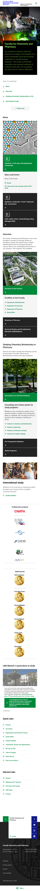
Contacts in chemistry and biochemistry (19, 424)
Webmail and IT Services (13, 782)
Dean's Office (11, 312)
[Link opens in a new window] (20, 827)
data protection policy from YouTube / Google (22, 696)
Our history (9, 729)
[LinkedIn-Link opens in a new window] (34, 836)
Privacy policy (7, 865)
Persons (8, 725)
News (7, 86)
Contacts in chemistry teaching (16, 430)
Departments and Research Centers (17, 733)
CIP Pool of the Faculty (13, 786)
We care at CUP (10, 748)
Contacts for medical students (16, 434)
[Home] (6, 819)
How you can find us (12, 760)
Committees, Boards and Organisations (18, 744)
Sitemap (5, 861)
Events (9, 183)
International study (12, 101)
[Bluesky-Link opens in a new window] (34, 825)
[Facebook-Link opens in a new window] (34, 819)
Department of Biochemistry (15, 302)
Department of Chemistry (15, 306)
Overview (9, 91)
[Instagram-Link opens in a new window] (34, 830)
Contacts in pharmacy (14, 427)
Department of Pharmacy (15, 309)
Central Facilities (11, 741)
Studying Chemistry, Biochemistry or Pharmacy (21, 96)
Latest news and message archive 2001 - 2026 (19, 187)
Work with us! (10, 756)
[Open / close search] (36, 3)
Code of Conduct (11, 752)
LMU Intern (9, 790)
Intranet (8, 778)
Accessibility (7, 873)
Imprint (5, 869)
